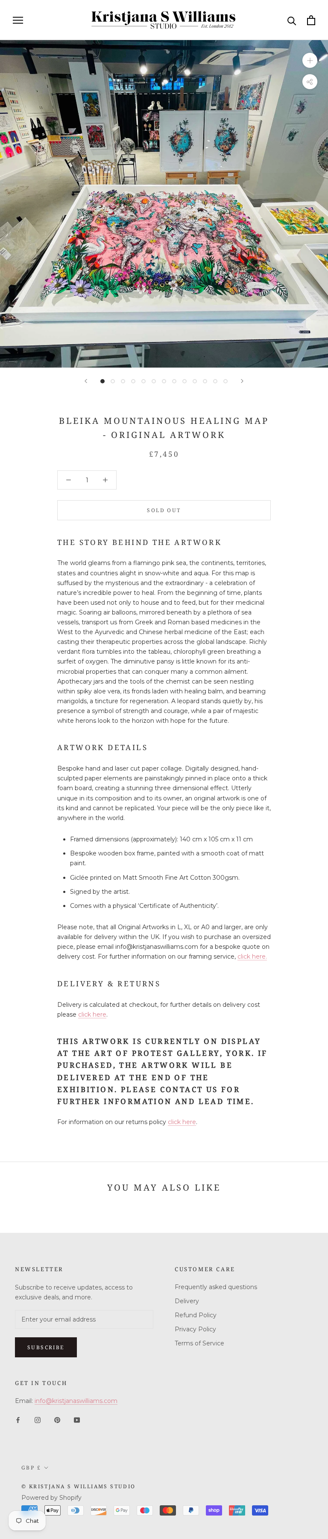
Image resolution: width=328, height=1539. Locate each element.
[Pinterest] (57, 1419)
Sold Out (164, 510)
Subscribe (45, 1347)
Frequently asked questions (216, 1287)
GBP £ (31, 1467)
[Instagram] (38, 1419)
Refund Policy (196, 1315)
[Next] (242, 381)
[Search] (291, 20)
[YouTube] (77, 1419)
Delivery (187, 1301)
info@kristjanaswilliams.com (76, 1401)
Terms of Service (199, 1343)
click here (92, 1014)
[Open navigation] (18, 20)
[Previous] (86, 381)
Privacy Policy (195, 1329)
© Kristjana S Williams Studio (78, 1486)
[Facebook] (18, 1419)
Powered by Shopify (51, 1497)
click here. (252, 956)
